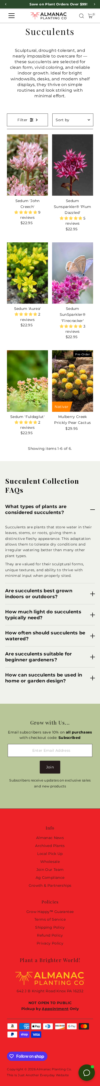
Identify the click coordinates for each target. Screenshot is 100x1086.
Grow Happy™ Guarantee (50, 911)
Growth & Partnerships (50, 885)
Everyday (47, 1075)
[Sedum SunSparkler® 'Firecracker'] (72, 273)
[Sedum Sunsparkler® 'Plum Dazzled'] (72, 165)
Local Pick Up (50, 853)
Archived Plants (50, 845)
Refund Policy (50, 935)
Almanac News (50, 837)
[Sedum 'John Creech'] (27, 165)
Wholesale (50, 861)
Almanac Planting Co (53, 1069)
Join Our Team (50, 869)
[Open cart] (90, 16)
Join (50, 767)
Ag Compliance (50, 877)
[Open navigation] (11, 15)
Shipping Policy (50, 927)
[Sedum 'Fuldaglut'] (27, 381)
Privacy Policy (50, 943)
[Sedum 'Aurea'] (27, 273)
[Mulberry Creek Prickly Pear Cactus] (72, 381)
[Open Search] (81, 16)
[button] (26, 212)
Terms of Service (50, 919)
